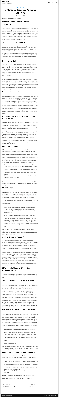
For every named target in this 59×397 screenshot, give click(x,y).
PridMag (55, 395)
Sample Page (51, 2)
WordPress (50, 395)
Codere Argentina (20, 7)
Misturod (5, 2)
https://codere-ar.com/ (32, 195)
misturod (23, 15)
